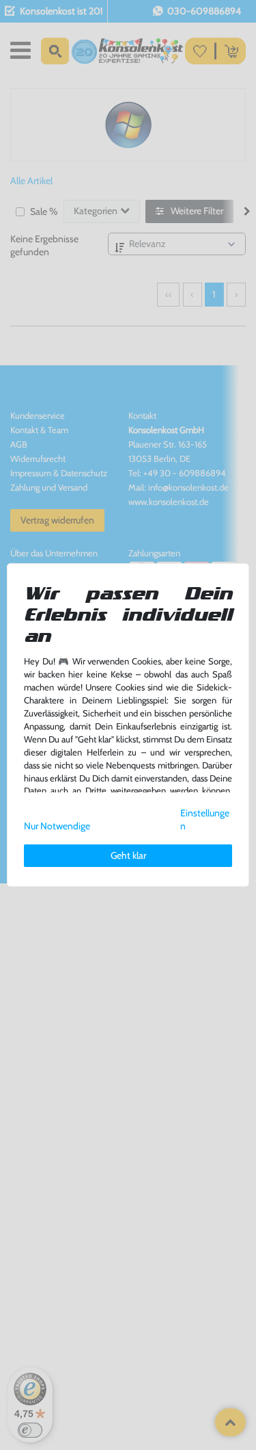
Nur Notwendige (57, 826)
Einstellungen (204, 819)
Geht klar (128, 855)
